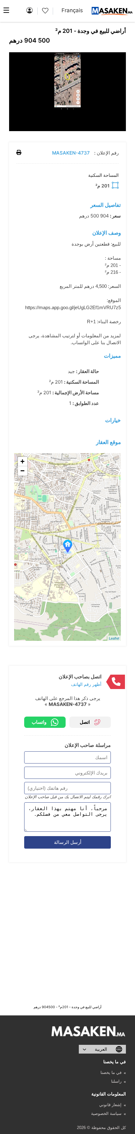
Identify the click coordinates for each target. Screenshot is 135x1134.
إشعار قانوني (110, 1104)
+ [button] (22, 461)
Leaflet (114, 638)
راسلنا (116, 1081)
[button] (120, 58)
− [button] (22, 471)
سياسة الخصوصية (106, 1113)
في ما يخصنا (111, 1072)
